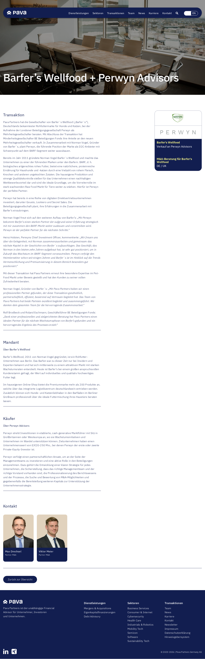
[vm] (52, 515)
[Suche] (179, 13)
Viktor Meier (46, 551)
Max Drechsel (13, 551)
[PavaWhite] (16, 12)
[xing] (14, 651)
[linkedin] (5, 651)
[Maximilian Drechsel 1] (18, 515)
